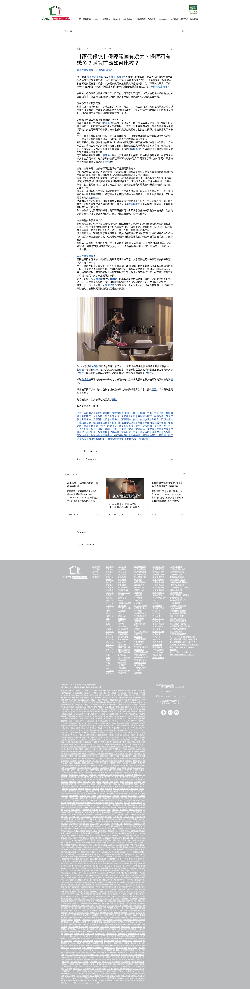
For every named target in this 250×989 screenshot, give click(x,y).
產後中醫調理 (106, 943)
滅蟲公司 (90, 742)
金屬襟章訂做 (115, 885)
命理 (135, 707)
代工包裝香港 (89, 819)
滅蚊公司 (132, 744)
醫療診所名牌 (127, 887)
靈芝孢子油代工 (72, 835)
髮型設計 (80, 777)
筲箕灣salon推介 (118, 775)
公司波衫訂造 (91, 873)
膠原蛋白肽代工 (100, 833)
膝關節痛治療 (72, 901)
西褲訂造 (99, 842)
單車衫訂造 (116, 871)
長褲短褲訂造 (118, 864)
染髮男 (141, 789)
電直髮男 (102, 793)
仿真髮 (116, 782)
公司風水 (118, 712)
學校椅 (132, 700)
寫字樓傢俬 (77, 695)
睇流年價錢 (73, 723)
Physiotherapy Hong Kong (123, 978)
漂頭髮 (123, 779)
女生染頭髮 (119, 803)
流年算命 (142, 721)
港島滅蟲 (100, 812)
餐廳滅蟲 (121, 761)
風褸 (114, 693)
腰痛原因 (87, 959)
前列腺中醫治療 (111, 934)
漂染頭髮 (130, 779)
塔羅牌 (101, 737)
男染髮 (64, 791)
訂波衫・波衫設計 (71, 873)
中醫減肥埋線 (122, 929)
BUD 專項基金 (133, 693)
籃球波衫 (94, 847)
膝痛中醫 (92, 880)
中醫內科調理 (85, 915)
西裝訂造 (70, 842)
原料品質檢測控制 (90, 828)
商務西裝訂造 (106, 852)
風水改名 (142, 726)
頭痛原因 (74, 962)
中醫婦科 (100, 882)
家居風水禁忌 (99, 712)
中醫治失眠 (116, 962)
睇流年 (65, 723)
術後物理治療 (97, 910)
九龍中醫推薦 (78, 959)
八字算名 (107, 728)
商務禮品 (124, 702)
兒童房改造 (123, 590)
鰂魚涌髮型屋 (79, 772)
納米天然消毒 (75, 810)
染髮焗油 (81, 789)
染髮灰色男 (125, 791)
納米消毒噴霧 (104, 768)
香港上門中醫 (79, 885)
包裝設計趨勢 (94, 824)
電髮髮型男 (80, 803)
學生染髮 (116, 789)
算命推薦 (126, 728)
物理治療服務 (132, 690)
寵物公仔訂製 (102, 894)
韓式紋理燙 (123, 798)
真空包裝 (101, 707)
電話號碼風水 (134, 714)
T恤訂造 (92, 840)
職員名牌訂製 (95, 887)
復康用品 (95, 690)
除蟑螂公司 (113, 754)
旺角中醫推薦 (104, 955)
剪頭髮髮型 (89, 777)
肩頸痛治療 (125, 899)
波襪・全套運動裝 (118, 875)
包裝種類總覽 (79, 819)
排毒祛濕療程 (121, 924)
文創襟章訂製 (85, 887)
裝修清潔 (86, 765)
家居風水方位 (88, 712)
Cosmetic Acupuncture (123, 980)
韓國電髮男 (136, 800)
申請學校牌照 (140, 616)
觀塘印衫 (95, 866)
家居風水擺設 (122, 709)
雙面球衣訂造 (82, 875)
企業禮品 (80, 702)
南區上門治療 (125, 976)
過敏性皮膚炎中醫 (129, 920)
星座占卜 (85, 733)
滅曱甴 (136, 751)
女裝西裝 (77, 842)
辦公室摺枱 (80, 700)
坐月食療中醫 (105, 950)
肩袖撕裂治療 (94, 913)
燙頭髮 (98, 782)
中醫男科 (108, 882)
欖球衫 (125, 847)
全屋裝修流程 (124, 671)
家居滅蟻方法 (75, 758)
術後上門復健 (111, 966)
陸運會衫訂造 (126, 873)
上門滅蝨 (99, 758)
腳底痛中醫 (77, 880)
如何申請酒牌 (140, 624)
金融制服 (111, 845)
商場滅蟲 (139, 810)
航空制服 (141, 845)
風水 (72, 709)
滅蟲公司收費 (79, 744)
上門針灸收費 (122, 971)
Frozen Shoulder (81, 980)
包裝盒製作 (84, 707)
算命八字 (88, 723)
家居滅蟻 (67, 758)
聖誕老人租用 (82, 892)
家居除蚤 (92, 758)
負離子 (79, 782)
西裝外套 (92, 842)
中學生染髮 (124, 789)
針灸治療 (124, 913)
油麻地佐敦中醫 (67, 959)
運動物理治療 (66, 693)
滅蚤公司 (118, 749)
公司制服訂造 (108, 864)
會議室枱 (132, 697)
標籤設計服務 (110, 819)
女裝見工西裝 (139, 857)
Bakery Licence (140, 606)
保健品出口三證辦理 (104, 828)
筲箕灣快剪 (129, 775)
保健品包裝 (132, 705)
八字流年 (126, 721)
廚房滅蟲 (107, 758)
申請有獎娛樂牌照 (178, 634)
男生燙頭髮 (114, 798)
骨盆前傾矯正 (74, 903)
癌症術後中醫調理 (131, 938)
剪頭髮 (124, 768)
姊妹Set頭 (116, 796)
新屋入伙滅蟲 (134, 765)
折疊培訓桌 (112, 697)
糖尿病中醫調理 (110, 929)
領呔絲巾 (107, 842)
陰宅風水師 (111, 714)
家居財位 (132, 709)
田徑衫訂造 (107, 871)
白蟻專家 (130, 751)
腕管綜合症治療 (75, 943)
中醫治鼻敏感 (125, 962)
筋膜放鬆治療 (137, 906)
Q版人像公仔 (95, 896)
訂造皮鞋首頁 (112, 859)
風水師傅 (88, 716)
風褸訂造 (116, 840)
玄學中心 (66, 709)
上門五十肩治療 (138, 969)
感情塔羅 (137, 740)
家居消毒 (95, 810)
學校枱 (93, 700)
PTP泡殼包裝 (117, 817)
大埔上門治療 (70, 976)
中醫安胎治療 (87, 948)
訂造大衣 (107, 854)
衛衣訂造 (108, 840)
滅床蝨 (75, 749)
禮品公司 (87, 702)
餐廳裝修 (156, 634)
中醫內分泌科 (88, 924)
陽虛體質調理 (118, 964)
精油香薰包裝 (134, 814)
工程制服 (96, 845)
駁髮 (70, 798)
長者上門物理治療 (89, 966)
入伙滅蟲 (80, 768)
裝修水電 (122, 660)
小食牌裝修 (175, 603)
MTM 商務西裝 (70, 857)
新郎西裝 (80, 852)
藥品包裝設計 (88, 814)
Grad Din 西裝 (131, 852)
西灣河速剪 (72, 777)
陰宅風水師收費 (121, 714)
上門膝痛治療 (112, 969)
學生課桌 (120, 700)
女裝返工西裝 (129, 857)
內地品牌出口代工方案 (131, 838)
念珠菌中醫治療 (69, 952)
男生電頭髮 (110, 800)
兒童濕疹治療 (127, 941)
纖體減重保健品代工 (104, 835)
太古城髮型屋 (118, 772)
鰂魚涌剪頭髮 (68, 772)
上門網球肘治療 (97, 971)
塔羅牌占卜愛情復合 (112, 740)
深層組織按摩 (127, 906)
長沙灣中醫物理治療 (106, 957)
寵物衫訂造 (123, 849)
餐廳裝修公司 (158, 626)
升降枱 (138, 697)
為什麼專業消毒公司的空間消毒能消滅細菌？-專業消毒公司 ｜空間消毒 (167, 485)
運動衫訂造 (98, 864)
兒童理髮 (99, 786)
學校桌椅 (139, 700)
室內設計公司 (158, 572)
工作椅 (114, 695)
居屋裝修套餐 (158, 587)
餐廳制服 (74, 845)
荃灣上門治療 (110, 973)
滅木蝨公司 (68, 749)
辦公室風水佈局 (92, 714)
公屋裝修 (110, 634)
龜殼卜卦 (86, 737)
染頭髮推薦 (116, 779)
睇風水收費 (68, 721)
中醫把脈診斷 (81, 931)
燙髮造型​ (105, 782)
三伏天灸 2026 (99, 931)
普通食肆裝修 (158, 632)
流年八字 (134, 721)
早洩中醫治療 (113, 917)
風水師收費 (119, 716)
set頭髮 (94, 796)
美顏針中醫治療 (116, 950)
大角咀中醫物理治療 (122, 957)
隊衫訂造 (82, 873)
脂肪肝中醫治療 (100, 936)
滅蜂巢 (71, 756)
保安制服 (89, 845)
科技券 (94, 693)
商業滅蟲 (88, 761)
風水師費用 (128, 716)
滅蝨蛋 (125, 747)
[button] (183, 31)
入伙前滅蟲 (124, 765)
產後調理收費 (91, 952)
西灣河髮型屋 (129, 770)
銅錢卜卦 (70, 737)
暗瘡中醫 (109, 878)
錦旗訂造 (71, 889)
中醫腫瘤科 (78, 924)
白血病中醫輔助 (121, 922)
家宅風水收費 (89, 721)
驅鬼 (91, 733)
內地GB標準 (136, 821)
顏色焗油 (95, 789)
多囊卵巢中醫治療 (92, 945)
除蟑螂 (105, 754)
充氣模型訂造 (131, 889)
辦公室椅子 (107, 695)
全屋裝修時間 (158, 580)
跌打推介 (137, 924)
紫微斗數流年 (69, 726)
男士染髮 (78, 791)
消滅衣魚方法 (94, 756)
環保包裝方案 (84, 824)
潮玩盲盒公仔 (137, 896)
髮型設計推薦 (98, 777)
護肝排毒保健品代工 (133, 835)
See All (183, 473)
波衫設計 (74, 849)
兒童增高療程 (137, 941)
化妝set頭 (83, 796)
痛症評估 (91, 906)
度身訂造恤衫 (93, 857)
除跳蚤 (107, 749)
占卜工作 (140, 730)
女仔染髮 (127, 803)
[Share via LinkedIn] (91, 451)
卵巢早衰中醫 (136, 945)
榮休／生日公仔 (87, 899)
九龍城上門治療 (77, 978)
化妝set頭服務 (73, 796)
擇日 (103, 733)
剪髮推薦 (125, 784)
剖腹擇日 (137, 733)
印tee (110, 693)
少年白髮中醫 (96, 938)
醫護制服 (67, 845)
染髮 (104, 779)
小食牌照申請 (158, 658)
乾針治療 (127, 910)
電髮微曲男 (110, 793)
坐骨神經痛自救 (129, 959)
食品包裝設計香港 (132, 812)
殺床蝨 (101, 749)
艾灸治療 (72, 931)
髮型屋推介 (85, 770)
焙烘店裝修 (157, 642)
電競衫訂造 (125, 868)
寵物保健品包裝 (100, 814)
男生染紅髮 (101, 791)
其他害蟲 (139, 805)
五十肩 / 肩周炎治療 (132, 903)
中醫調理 (117, 913)
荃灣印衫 (128, 866)
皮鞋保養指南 (125, 861)
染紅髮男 (93, 791)
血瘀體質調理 (68, 934)
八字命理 (142, 707)
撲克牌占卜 (76, 733)
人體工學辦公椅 (81, 697)
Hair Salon (136, 768)
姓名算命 (105, 726)
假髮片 (122, 782)
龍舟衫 (119, 847)
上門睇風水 (113, 709)
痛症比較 (79, 878)
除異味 (109, 810)
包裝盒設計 (75, 707)
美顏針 (128, 875)
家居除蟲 (136, 756)
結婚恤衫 (109, 857)
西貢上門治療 (88, 978)
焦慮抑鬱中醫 (115, 927)
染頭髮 (109, 779)
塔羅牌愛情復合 (126, 740)
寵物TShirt (138, 849)
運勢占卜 (74, 730)
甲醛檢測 (104, 807)
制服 (100, 693)
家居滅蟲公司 (127, 756)
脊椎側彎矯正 (107, 910)
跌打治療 (130, 924)
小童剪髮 (141, 784)
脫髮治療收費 (101, 952)
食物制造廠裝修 (177, 585)
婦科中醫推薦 (112, 952)
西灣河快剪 (138, 775)
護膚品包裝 (83, 705)
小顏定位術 (68, 941)
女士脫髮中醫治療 (129, 943)
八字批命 (119, 723)
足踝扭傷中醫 (66, 882)
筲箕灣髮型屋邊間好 (105, 775)
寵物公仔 (77, 899)
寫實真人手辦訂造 (116, 892)
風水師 (81, 716)
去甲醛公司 (126, 763)
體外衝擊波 (77, 910)
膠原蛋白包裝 (128, 824)
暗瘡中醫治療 (107, 920)
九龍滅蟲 (107, 812)
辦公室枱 (91, 697)
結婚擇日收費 (127, 733)
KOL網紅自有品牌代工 (80, 840)
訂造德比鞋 (131, 859)
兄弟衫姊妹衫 (113, 849)
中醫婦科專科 (86, 920)
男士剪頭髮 (126, 777)
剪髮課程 (137, 782)
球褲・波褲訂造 (105, 875)
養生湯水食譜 (120, 931)
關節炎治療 (71, 906)
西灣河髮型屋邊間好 (116, 770)
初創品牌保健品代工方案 (113, 838)
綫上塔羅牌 (127, 737)
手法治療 (133, 908)
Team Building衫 (102, 873)
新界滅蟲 (114, 812)
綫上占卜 (135, 737)
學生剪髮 (65, 789)
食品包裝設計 (112, 705)
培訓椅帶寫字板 (129, 695)
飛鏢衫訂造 (89, 871)
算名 (102, 723)
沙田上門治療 (89, 973)
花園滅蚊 (81, 761)
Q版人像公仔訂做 (103, 892)
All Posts (68, 30)
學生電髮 (76, 793)
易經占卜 (127, 735)
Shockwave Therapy (80, 983)
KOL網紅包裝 (76, 826)
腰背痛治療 (134, 899)
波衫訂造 (79, 847)
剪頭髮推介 (116, 784)
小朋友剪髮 (119, 786)
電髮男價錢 (71, 803)
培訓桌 (104, 697)
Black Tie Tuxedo (83, 854)
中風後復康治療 (136, 910)
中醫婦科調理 (107, 915)
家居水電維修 (140, 569)
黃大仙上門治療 (81, 976)
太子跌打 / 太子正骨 (80, 955)
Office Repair (123, 642)
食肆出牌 (138, 600)
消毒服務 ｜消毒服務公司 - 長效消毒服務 (82, 484)
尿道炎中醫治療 (71, 950)
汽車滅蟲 (77, 763)
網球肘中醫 (101, 880)
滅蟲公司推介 (121, 742)
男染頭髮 (70, 791)
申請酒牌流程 (140, 639)
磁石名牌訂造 (106, 887)
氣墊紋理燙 (93, 800)
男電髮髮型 (98, 803)
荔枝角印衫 (111, 866)
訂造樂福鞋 (140, 859)
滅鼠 (137, 744)
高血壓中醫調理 (98, 929)
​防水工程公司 (176, 567)
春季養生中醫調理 (138, 962)
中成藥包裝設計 (77, 814)
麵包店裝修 (157, 645)
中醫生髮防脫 (109, 941)
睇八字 (98, 721)
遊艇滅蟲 (70, 763)
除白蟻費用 (80, 751)
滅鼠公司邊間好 (69, 747)
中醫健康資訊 (131, 882)
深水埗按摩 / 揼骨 (96, 908)
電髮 (63, 793)
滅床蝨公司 (88, 749)
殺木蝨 (95, 749)
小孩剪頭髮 (74, 786)
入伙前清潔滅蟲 (70, 768)
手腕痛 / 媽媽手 (83, 962)
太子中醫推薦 (122, 952)
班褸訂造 (96, 849)
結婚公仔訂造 (80, 894)
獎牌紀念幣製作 (81, 889)
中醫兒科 (115, 882)
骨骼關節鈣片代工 (119, 835)
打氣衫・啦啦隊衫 (70, 875)
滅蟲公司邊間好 (99, 742)
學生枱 (87, 700)
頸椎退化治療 (106, 962)
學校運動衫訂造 (114, 873)
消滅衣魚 (85, 756)
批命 (113, 723)
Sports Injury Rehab (94, 983)
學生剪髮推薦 (139, 786)
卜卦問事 (119, 730)
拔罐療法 (132, 913)
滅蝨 (119, 747)
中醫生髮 (134, 875)
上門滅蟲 (95, 768)
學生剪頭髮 (73, 789)
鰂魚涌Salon (97, 772)
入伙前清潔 (108, 765)
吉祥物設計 (104, 889)
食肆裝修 (156, 629)
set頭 (88, 796)
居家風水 (86, 709)
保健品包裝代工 (89, 821)
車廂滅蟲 (85, 763)
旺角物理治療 (115, 955)
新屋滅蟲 (116, 765)
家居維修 (110, 642)
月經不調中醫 (68, 945)
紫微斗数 (135, 723)
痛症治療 (116, 899)
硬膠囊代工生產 (91, 831)
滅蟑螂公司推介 (96, 754)
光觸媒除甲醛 (83, 807)
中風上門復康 (101, 966)
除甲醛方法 (135, 763)
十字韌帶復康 (84, 913)
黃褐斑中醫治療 (75, 948)
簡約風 (121, 600)
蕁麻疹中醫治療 (107, 938)
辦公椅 (99, 695)
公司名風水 (98, 728)
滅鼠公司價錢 (96, 747)
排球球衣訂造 (74, 868)
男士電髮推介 (89, 779)
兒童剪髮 (82, 786)
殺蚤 (112, 749)
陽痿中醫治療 (134, 917)
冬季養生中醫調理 (95, 964)
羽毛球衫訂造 (95, 868)
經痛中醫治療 (117, 915)
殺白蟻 (123, 751)
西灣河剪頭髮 (94, 770)
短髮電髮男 (119, 793)
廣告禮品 (110, 702)
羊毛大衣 (128, 854)
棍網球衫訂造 (79, 871)
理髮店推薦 (66, 770)
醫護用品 (80, 690)
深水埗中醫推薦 (138, 955)
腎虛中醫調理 (124, 917)
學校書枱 (105, 700)
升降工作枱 (71, 700)
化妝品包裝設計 (93, 705)
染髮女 (105, 803)
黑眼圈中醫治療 (128, 950)
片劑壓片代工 (102, 831)
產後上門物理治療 (123, 966)
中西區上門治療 (93, 976)
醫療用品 (88, 690)
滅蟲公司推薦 (111, 742)
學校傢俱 (85, 695)
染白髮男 (109, 791)
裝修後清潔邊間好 (97, 765)
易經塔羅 (94, 737)
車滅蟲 (91, 763)
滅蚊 (118, 744)
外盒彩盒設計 (107, 817)
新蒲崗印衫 (120, 866)
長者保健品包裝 (73, 817)
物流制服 (104, 845)
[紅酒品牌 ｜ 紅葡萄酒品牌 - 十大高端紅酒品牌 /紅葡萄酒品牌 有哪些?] (125, 488)
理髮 (142, 768)
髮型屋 (73, 770)
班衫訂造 (89, 849)
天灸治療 (104, 924)
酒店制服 (82, 845)
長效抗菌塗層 (86, 810)
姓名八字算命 (115, 726)
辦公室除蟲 (113, 761)
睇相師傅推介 (110, 735)
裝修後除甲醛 (122, 807)
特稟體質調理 (89, 934)
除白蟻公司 (71, 751)
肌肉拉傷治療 (95, 903)
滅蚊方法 (124, 744)
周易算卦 (119, 735)
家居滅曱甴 (122, 758)
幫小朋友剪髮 (129, 786)
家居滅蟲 (103, 756)
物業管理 (70, 812)
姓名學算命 (125, 726)
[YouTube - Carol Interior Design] (176, 712)
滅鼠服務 (105, 747)
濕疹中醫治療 (96, 920)
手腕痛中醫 (129, 880)
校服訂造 (65, 847)
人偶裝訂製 (113, 889)
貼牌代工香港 (131, 819)
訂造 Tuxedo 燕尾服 (70, 854)
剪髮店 (129, 768)
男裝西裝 (85, 842)
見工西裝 (115, 852)
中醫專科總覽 (75, 915)
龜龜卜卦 (78, 737)
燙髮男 (99, 798)
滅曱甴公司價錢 (69, 754)
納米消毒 (113, 768)
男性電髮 (102, 800)
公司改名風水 (88, 728)
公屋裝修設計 (158, 585)
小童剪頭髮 (65, 786)
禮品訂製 (102, 702)
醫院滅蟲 (77, 812)
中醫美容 (122, 882)
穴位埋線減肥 (77, 941)
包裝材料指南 (73, 824)
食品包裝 (103, 705)
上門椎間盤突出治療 (69, 971)
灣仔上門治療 (104, 976)
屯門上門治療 (120, 973)
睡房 (108, 668)
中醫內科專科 (92, 917)
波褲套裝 (67, 849)
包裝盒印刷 (93, 707)
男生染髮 (85, 791)
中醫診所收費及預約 (102, 885)
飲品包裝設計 (111, 814)
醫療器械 (102, 690)
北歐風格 (122, 606)
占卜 (67, 730)
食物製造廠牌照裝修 (179, 582)
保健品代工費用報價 (135, 828)
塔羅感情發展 (110, 730)
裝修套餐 (122, 673)
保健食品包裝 (122, 705)
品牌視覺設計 (87, 826)
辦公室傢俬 (68, 695)
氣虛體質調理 (107, 964)
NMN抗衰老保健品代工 (85, 833)
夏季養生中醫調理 (68, 964)
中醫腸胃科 (68, 917)
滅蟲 (84, 742)
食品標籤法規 (126, 821)
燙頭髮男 (106, 798)
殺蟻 (105, 744)
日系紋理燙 (141, 798)
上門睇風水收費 (131, 719)
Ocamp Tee (104, 849)
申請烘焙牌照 (140, 608)
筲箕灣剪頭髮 (73, 775)
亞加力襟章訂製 (126, 885)
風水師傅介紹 (97, 716)
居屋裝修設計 (158, 590)
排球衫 (100, 847)
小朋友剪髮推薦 (108, 786)
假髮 (111, 782)
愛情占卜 (75, 740)
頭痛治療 (111, 901)
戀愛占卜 (101, 740)
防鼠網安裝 (113, 747)
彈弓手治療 (86, 943)
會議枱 (125, 697)
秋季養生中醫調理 (81, 964)
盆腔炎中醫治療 (109, 948)
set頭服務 (100, 796)
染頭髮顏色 (138, 779)
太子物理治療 (133, 952)
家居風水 (78, 709)
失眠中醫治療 (96, 915)
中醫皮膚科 (92, 882)
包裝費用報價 (68, 821)
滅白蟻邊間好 (90, 751)
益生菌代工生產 (112, 833)
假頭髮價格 (129, 782)
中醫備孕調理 (117, 943)
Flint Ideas (72, 690)
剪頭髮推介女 (136, 777)
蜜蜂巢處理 (129, 754)
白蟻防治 (131, 749)
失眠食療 (70, 920)
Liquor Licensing (141, 632)
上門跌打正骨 (77, 969)
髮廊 (78, 770)
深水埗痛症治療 (79, 957)
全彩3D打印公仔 (129, 892)
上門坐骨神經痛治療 (125, 969)
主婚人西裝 (96, 852)
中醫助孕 (134, 915)
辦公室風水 (109, 712)
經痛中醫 (136, 878)
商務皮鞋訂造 (105, 861)
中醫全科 (83, 917)
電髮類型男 (89, 803)
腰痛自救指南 (96, 959)
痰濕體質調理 (129, 964)
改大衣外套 (103, 859)
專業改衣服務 (66, 859)
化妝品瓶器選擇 (128, 817)
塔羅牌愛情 (92, 740)
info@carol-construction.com (173, 696)
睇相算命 (74, 735)
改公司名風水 (77, 728)
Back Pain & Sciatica (94, 980)
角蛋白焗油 (85, 784)
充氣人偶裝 (122, 889)
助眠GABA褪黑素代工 (81, 838)
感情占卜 (82, 730)
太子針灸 (68, 955)
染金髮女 (73, 805)
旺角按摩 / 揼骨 (84, 908)
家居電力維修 (140, 572)
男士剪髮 (107, 777)
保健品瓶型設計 (85, 817)
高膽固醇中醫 (119, 938)
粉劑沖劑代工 (113, 831)
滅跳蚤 (126, 805)
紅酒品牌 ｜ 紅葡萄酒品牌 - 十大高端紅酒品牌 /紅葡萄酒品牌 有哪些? (124, 506)
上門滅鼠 (73, 761)
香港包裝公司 (127, 707)
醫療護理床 (122, 690)
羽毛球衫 (107, 847)
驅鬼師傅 (97, 733)
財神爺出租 (92, 892)
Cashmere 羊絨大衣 (117, 854)
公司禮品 (117, 702)
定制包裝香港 (100, 819)
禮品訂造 (95, 702)
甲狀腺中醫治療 (83, 950)
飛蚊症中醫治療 (133, 934)
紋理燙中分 (76, 800)
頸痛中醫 (68, 880)
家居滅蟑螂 (131, 758)
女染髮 (111, 803)
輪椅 (115, 690)
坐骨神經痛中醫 (118, 880)
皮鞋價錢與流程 (136, 861)
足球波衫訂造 (137, 866)
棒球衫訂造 (116, 868)
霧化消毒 (67, 810)
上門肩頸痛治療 (100, 969)
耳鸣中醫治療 (83, 927)
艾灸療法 (112, 924)
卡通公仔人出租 (70, 892)
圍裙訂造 (138, 840)
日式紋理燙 (67, 800)
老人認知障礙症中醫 (108, 922)
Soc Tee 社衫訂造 (130, 864)
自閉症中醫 (75, 922)
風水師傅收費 (119, 719)
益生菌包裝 (138, 824)
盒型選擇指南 (68, 819)
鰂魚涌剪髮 (88, 772)
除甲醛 (97, 763)
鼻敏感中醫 (128, 878)
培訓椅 (120, 695)
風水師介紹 (138, 716)
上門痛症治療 (77, 966)
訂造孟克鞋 (66, 861)
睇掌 (88, 735)
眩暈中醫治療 (104, 927)
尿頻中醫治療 (85, 938)
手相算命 (82, 735)
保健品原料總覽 (70, 833)
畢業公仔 (70, 899)
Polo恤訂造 (122, 693)
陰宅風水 (102, 714)
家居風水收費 (108, 719)
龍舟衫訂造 (98, 871)
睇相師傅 (101, 735)
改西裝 (74, 859)
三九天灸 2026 (110, 931)
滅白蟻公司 (109, 751)
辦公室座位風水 (79, 714)
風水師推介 (73, 719)
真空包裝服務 (110, 707)
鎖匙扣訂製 (137, 887)
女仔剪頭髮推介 (70, 779)
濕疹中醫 (101, 878)
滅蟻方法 (92, 744)
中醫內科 (84, 882)
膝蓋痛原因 (65, 962)
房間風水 (67, 712)
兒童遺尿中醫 (68, 924)
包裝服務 (132, 702)
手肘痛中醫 (76, 882)
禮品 (74, 702)
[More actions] (171, 48)
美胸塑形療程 (88, 941)
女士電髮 (98, 779)
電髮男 (82, 793)
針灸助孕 (77, 920)
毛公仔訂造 (140, 892)
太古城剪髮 (137, 772)
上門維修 (110, 639)
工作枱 (119, 697)
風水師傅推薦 (108, 716)
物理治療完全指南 (106, 913)
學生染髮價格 (133, 789)
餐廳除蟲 (128, 761)
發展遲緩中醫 (84, 922)
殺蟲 (140, 742)
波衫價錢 (82, 849)
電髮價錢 (69, 793)
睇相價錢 (66, 735)
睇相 (143, 733)
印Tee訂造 (73, 864)
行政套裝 (121, 842)
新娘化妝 (123, 796)
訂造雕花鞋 (85, 861)
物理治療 (110, 690)
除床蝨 (81, 749)
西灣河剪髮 (104, 770)
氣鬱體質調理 (79, 934)
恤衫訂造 (123, 840)
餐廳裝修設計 (158, 624)
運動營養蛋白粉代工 (97, 838)
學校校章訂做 (74, 887)
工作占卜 (132, 730)
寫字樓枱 (98, 697)
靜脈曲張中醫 (133, 922)
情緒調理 (76, 917)
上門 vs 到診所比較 (76, 973)
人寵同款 (131, 849)
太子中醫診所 (68, 885)
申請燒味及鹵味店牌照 (180, 626)
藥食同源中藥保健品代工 (87, 835)
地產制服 (119, 845)
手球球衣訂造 (85, 868)
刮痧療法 (139, 913)
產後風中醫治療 (121, 948)
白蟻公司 (117, 751)
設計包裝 (139, 702)
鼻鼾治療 (118, 941)
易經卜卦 (135, 735)
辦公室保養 (123, 639)
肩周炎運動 (140, 959)
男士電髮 (80, 779)
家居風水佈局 (78, 721)
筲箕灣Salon (83, 775)
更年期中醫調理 (79, 945)
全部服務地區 (89, 885)
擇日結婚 (118, 733)
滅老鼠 (78, 747)
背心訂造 (130, 840)
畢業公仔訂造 (91, 894)
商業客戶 (92, 812)
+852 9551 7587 (167, 685)
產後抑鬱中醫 (94, 950)
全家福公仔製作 (127, 894)
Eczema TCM (135, 980)
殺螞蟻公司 (112, 744)
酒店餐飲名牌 (116, 887)
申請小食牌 (157, 655)
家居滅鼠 (139, 758)
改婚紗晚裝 (94, 859)
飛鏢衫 (138, 847)
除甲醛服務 (69, 765)
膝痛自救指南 (106, 959)
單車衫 (113, 847)
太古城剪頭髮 (107, 772)
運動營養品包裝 (122, 814)
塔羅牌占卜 (117, 737)
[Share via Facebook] (78, 451)
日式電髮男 (119, 800)
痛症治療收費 (108, 908)
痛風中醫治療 (73, 927)
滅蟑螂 (78, 754)
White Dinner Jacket (96, 854)
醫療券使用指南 (133, 971)
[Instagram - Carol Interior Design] (170, 712)
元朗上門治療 (131, 973)
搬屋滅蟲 (88, 768)
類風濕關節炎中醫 (123, 936)
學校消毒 (132, 810)
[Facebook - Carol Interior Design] (163, 712)
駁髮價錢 (76, 798)
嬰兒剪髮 (92, 798)
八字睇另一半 (116, 721)
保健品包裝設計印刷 (75, 828)
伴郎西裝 (88, 852)
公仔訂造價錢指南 (83, 896)
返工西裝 (122, 852)
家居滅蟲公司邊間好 (114, 756)
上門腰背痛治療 (88, 969)
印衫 (105, 693)
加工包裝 (67, 707)
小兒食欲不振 (95, 922)
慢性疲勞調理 (125, 927)
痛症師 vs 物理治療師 (121, 908)
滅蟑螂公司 (86, 754)
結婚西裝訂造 (72, 852)
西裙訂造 (114, 842)
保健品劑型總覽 (79, 831)
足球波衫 (87, 847)
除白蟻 (138, 749)
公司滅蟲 (95, 761)
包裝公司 (119, 707)
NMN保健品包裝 (117, 824)
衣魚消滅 (77, 756)
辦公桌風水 (68, 714)
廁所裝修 (122, 585)
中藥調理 (90, 931)
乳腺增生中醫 (97, 948)
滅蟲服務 (78, 742)
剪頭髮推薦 (133, 784)
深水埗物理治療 (67, 957)
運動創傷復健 (86, 910)
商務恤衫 (102, 857)
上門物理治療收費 (110, 971)
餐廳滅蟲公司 (137, 761)
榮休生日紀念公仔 (114, 894)
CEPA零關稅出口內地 (119, 828)
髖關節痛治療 (85, 903)
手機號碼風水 (72, 716)
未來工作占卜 (66, 733)
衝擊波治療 (68, 910)
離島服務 (122, 812)
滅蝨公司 (131, 747)
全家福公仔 (98, 899)
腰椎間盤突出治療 (130, 901)
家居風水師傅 (83, 719)
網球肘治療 (91, 901)
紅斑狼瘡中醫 (117, 920)
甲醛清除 (118, 763)
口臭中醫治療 (75, 938)
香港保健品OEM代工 (100, 826)
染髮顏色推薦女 (136, 803)
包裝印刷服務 (121, 819)
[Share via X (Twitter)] (84, 451)
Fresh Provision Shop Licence (182, 655)
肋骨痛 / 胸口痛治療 (117, 903)
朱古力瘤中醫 (125, 945)
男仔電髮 (95, 793)
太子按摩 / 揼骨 (72, 908)
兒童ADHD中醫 (87, 936)
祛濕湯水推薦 (131, 931)
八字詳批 (127, 723)
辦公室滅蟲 (104, 761)
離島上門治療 (109, 978)
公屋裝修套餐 (158, 582)
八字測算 (134, 728)
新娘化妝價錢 (132, 796)
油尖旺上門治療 (136, 976)
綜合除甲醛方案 (133, 807)
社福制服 (72, 847)
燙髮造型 (137, 793)
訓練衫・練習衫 (93, 875)
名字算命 (97, 726)
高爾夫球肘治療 (81, 906)
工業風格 (122, 611)
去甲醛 (111, 763)
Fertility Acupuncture (108, 980)
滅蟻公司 (99, 744)
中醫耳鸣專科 (94, 927)
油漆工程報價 (124, 650)
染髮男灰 (133, 791)
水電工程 (122, 655)
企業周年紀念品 (93, 889)
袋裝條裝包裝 (97, 817)
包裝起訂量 (78, 821)
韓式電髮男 (128, 800)
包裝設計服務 (100, 821)
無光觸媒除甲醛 (94, 807)
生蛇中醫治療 (111, 936)
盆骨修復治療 (98, 941)
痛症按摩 (118, 906)
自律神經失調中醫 (75, 936)
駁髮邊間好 (84, 798)
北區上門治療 (99, 978)
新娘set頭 (108, 796)
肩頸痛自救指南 (117, 959)
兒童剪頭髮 (91, 786)
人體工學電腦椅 (69, 697)
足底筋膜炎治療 (101, 901)
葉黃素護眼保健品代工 (126, 833)
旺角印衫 (103, 866)
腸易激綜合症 (75, 929)
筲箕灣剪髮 (92, 775)
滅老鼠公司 (86, 747)
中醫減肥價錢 (132, 929)
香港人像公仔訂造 (70, 896)
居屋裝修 (110, 637)
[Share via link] (97, 451)
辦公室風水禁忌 (128, 712)
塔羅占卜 (108, 737)
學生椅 (126, 700)
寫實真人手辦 (105, 896)
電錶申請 (138, 593)
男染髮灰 (141, 791)
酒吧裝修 (156, 639)
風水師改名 (67, 728)
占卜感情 (89, 730)
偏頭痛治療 (119, 901)
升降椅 (138, 695)
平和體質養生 (100, 934)
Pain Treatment (70, 980)
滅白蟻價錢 (100, 751)
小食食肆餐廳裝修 (178, 606)
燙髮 (93, 782)
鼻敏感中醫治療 (86, 929)
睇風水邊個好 (102, 709)
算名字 (107, 723)
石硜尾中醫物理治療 (137, 957)
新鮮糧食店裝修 (177, 577)
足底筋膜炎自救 (95, 962)
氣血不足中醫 (80, 952)
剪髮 (119, 768)
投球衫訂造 (69, 871)
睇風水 (93, 709)
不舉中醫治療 (103, 917)
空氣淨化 (102, 810)
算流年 (81, 723)
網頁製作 (87, 693)
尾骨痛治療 (105, 903)
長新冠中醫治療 (136, 927)
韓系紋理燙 (132, 798)
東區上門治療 (115, 976)
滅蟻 (86, 744)
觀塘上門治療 (99, 973)
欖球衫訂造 (134, 868)
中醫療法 (86, 878)
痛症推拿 (110, 906)
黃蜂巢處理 (138, 754)
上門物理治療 (66, 966)
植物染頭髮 (72, 782)
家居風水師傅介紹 (96, 719)
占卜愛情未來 (99, 730)
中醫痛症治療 (70, 878)
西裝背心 (129, 842)
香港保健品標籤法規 (113, 821)
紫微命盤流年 (88, 726)
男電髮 (88, 793)
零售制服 (133, 845)
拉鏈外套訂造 (86, 866)
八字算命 (96, 723)
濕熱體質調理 (139, 964)
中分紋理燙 (84, 800)
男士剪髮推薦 (116, 777)
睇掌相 (93, 735)
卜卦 (125, 730)
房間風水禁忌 (77, 712)
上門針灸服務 (136, 966)
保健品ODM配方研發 (116, 826)
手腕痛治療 (82, 901)
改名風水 (134, 726)
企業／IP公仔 (107, 899)
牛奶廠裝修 (157, 647)
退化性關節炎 (96, 943)
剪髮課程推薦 (71, 784)
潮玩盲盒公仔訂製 (68, 894)
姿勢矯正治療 (118, 910)
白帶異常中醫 (115, 945)
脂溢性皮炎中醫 (136, 936)
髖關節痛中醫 (139, 880)
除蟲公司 (135, 742)
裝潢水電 (122, 663)
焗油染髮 (88, 789)
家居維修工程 (140, 577)
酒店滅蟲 (85, 812)
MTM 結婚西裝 (82, 857)
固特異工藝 (115, 861)
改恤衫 (86, 859)
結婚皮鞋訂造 (95, 861)
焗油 (79, 784)
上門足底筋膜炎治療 (84, 971)
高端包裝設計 (105, 824)
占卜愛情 (83, 740)
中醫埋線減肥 (122, 934)
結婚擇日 (110, 733)
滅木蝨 (138, 747)
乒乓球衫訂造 (106, 868)
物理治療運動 (77, 693)
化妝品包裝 (74, 705)
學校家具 (92, 695)
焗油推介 (94, 784)
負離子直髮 (87, 782)
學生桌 (98, 700)
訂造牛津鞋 (122, 859)
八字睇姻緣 (106, 721)
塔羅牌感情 (70, 742)
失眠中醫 (94, 878)
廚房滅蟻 (114, 758)
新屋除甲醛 (78, 765)
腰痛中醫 (85, 880)
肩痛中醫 (109, 880)
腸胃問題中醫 (118, 878)
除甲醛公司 (104, 763)
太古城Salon (128, 772)
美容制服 (126, 845)
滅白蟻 (125, 749)
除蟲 (129, 742)
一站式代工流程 (130, 826)
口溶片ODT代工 (124, 831)
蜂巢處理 (121, 754)
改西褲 (80, 859)
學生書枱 (113, 700)
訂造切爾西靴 (75, 861)
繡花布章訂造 (137, 885)
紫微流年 (78, 726)
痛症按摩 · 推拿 (100, 906)
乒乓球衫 (132, 847)
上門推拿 (68, 969)
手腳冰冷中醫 (132, 948)
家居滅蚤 (85, 758)
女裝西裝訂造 (118, 857)
